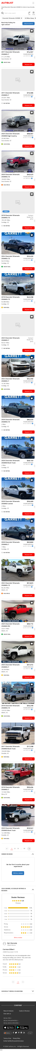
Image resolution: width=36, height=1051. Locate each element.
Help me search (28, 23)
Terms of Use (7, 1038)
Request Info (28, 64)
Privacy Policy (16, 1038)
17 (24, 848)
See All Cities (7, 1018)
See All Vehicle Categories (11, 1023)
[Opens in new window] (9, 1027)
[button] (29, 13)
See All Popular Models (10, 1020)
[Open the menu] (33, 3)
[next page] (29, 848)
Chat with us (7, 1014)
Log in (30, 1033)
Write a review (18, 938)
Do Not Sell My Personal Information (13, 1041)
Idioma (8, 1033)
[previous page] (6, 848)
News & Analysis (8, 1011)
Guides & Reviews (24, 1011)
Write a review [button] (18, 873)
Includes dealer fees (28, 54)
